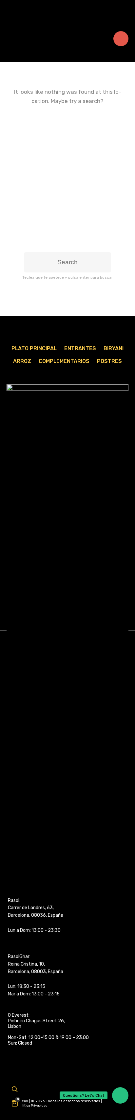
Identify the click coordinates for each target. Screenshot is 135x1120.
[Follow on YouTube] (24, 1091)
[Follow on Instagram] (36, 1091)
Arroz (22, 361)
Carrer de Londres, (27, 907)
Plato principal (34, 348)
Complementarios (64, 361)
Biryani (114, 348)
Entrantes (80, 348)
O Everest (18, 1015)
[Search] (14, 1090)
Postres (109, 361)
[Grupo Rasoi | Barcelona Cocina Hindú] (67, 10)
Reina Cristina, (23, 964)
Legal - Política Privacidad (27, 1106)
